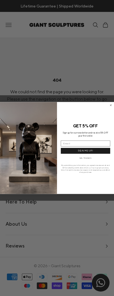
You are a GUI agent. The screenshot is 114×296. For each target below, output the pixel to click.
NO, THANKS (85, 158)
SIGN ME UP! (85, 151)
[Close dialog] (111, 105)
